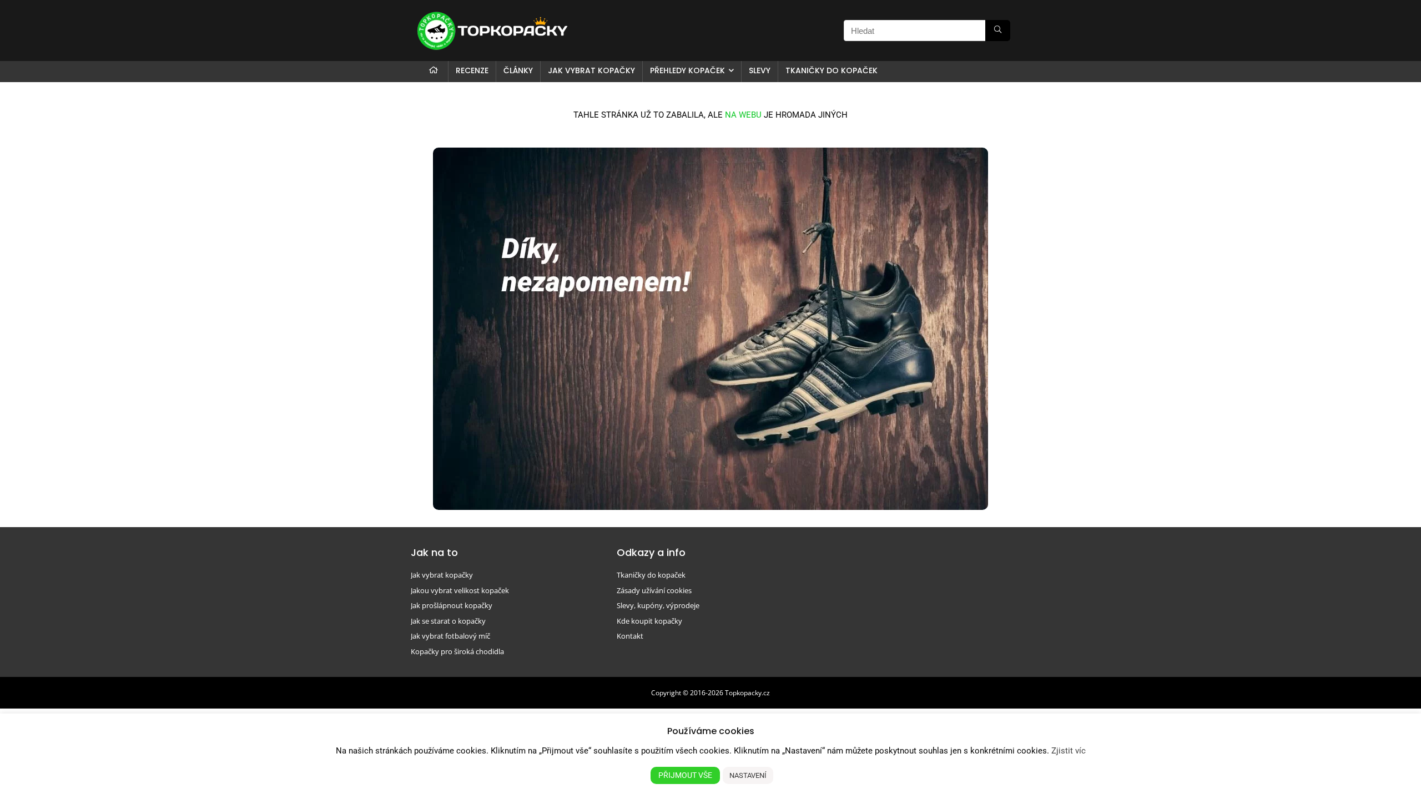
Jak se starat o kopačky (448, 621)
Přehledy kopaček (687, 70)
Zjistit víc (1068, 751)
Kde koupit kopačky (649, 621)
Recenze (472, 70)
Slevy (759, 70)
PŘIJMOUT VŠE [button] (685, 775)
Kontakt (630, 636)
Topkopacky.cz (747, 692)
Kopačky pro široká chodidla (457, 651)
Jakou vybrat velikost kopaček (460, 590)
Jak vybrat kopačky (591, 70)
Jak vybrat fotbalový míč (450, 636)
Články (518, 70)
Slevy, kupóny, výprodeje (658, 605)
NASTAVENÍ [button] (748, 775)
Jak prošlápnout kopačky (451, 605)
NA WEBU (743, 115)
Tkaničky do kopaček (831, 70)
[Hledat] (997, 30)
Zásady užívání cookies (654, 590)
